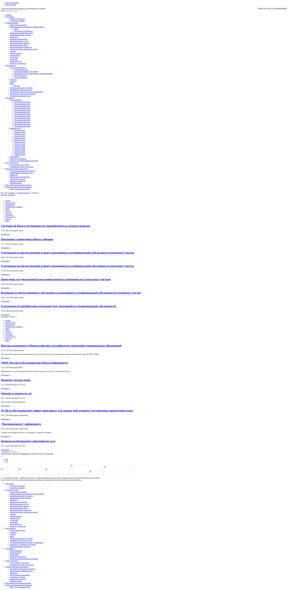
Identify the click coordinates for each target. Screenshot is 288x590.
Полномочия (15, 55)
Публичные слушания (13, 207)
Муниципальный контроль (20, 96)
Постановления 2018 (22, 114)
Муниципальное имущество (21, 47)
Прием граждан (16, 53)
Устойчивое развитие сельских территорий (26, 92)
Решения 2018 (19, 142)
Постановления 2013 (22, 104)
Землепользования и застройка (26, 71)
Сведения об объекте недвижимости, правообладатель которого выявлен (45, 225)
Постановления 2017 (22, 112)
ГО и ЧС (8, 213)
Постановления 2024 (22, 126)
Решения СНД (15, 128)
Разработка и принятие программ (23, 94)
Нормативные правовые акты (21, 173)
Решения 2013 (19, 132)
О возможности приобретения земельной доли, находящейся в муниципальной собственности (58, 306)
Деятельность (10, 65)
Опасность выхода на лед (16, 393)
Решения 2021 (19, 148)
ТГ (6, 462)
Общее (8, 201)
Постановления (16, 100)
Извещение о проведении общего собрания (27, 239)
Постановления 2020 (22, 118)
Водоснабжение (20, 76)
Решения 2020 (19, 146)
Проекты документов (18, 159)
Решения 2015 (19, 136)
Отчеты (13, 51)
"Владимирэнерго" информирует (21, 423)
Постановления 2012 (22, 102)
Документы (9, 98)
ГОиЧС (13, 82)
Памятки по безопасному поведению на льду (28, 441)
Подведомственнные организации (18, 187)
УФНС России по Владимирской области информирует (34, 362)
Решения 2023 (19, 153)
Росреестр (9, 215)
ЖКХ (12, 84)
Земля (7, 211)
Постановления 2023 (22, 124)
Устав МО (14, 59)
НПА (16, 29)
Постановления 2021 (22, 120)
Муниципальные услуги (19, 41)
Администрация (11, 23)
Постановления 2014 (22, 106)
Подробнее (5, 234)
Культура (13, 80)
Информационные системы (20, 35)
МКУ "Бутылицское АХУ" (20, 189)
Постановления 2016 (22, 110)
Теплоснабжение (20, 78)
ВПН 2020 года (16, 61)
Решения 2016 (19, 138)
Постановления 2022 (22, 122)
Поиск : (4, 11)
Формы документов (17, 181)
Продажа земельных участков (21, 88)
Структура (14, 57)
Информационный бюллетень (21, 33)
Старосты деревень (17, 21)
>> (16, 317)
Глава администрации (18, 25)
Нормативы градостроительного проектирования (33, 74)
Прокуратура (10, 217)
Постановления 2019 (22, 116)
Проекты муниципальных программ (24, 161)
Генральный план (21, 69)
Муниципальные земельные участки (24, 49)
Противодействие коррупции (16, 169)
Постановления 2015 (22, 108)
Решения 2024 (19, 155)
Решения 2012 (19, 130)
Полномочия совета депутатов (21, 167)
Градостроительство (17, 67)
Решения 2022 (19, 151)
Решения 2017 (19, 140)
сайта (48, 480)
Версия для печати (8, 195)
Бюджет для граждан (18, 63)
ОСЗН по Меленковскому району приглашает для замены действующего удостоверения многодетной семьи (67, 410)
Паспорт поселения (17, 19)
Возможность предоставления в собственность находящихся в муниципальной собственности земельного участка (71, 292)
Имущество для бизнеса (23, 31)
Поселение (9, 17)
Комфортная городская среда (21, 90)
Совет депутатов (11, 163)
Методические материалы (20, 177)
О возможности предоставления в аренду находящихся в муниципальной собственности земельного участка (67, 252)
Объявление (10, 205)
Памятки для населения (15, 379)
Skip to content (10, 5)
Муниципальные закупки (20, 43)
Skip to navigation (11, 3)
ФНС (7, 221)
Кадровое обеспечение (18, 39)
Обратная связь (16, 183)
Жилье (16, 86)
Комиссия (13, 175)
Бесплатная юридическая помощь (18, 185)
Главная (8, 15)
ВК (6, 460)
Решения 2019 (19, 144)
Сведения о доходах (17, 179)
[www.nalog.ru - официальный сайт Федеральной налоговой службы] (9, 474)
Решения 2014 (19, 134)
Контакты (13, 37)
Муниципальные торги (19, 45)
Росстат (8, 219)
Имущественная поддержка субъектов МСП (27, 27)
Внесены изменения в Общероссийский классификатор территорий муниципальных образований (61, 345)
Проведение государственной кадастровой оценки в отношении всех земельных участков (55, 279)
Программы (14, 157)
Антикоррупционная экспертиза (22, 171)
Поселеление (10, 203)
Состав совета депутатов (19, 165)
